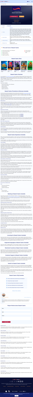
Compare (21, 16)
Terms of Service (23, 386)
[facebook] (23, 381)
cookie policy (21, 394)
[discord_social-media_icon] (17, 381)
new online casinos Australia (10, 76)
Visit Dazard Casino (14, 16)
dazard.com (11, 27)
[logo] (4, 1)
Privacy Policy (17, 386)
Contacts (4, 386)
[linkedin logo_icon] (21, 381)
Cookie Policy (28, 386)
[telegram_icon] (10, 381)
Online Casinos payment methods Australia (13, 196)
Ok (16, 395)
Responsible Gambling (10, 386)
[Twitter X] (14, 381)
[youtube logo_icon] (19, 381)
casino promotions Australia (27, 93)
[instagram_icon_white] (12, 381)
